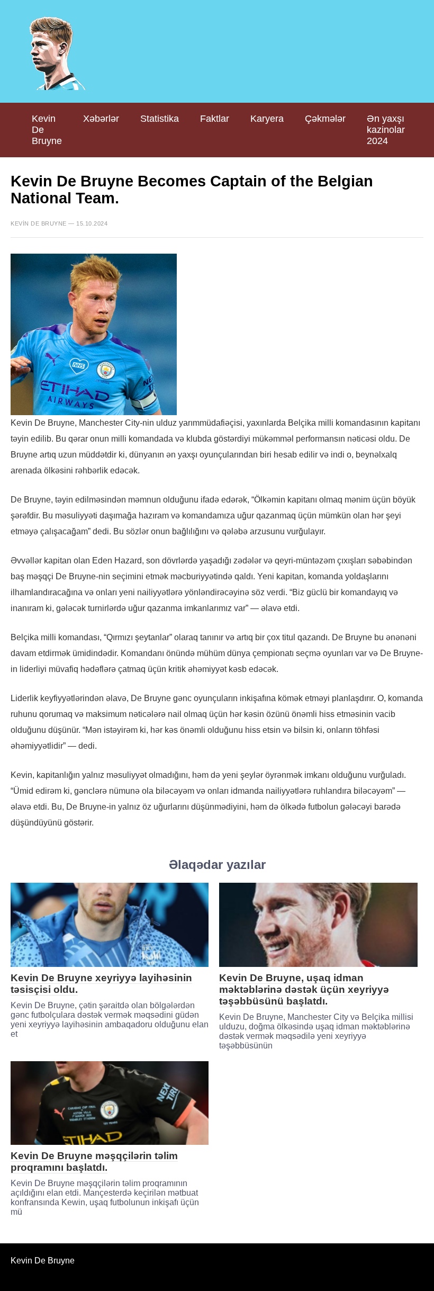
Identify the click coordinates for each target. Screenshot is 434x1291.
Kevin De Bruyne (47, 129)
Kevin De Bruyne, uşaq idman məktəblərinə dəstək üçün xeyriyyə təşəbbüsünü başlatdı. (304, 989)
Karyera (267, 118)
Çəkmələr (325, 118)
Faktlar (214, 118)
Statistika (159, 118)
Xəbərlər (101, 118)
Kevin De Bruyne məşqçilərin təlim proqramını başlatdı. (94, 1161)
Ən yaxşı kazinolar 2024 (386, 129)
